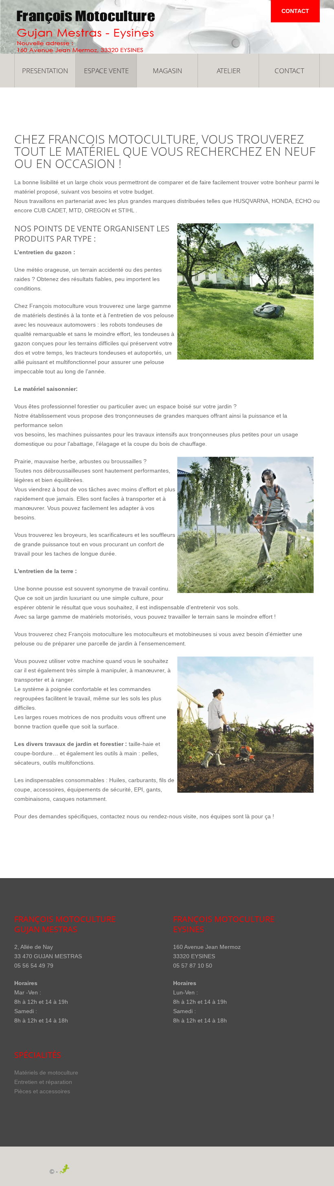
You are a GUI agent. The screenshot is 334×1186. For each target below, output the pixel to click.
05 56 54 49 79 (33, 965)
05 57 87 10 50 (192, 965)
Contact (295, 11)
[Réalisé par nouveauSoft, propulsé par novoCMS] (67, 1171)
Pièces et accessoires (42, 1091)
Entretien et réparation (43, 1082)
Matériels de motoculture (46, 1072)
